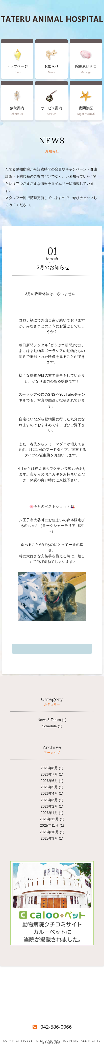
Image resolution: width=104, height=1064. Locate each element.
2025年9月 (49, 838)
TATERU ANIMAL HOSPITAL (52, 19)
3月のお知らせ (53, 267)
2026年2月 (49, 806)
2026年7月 (49, 774)
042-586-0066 (56, 1027)
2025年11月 (49, 825)
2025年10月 (49, 832)
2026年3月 (49, 800)
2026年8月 (49, 768)
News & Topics (49, 720)
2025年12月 (49, 819)
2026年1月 (49, 813)
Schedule (49, 726)
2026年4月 (49, 793)
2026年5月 (49, 787)
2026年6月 (49, 781)
